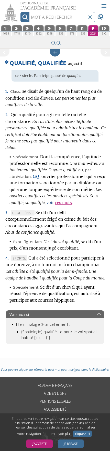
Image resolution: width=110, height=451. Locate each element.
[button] (55, 52)
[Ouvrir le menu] (104, 6)
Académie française (55, 385)
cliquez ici (82, 434)
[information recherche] (24, 17)
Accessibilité (55, 409)
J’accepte (39, 444)
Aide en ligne (55, 393)
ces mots (63, 202)
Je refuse (71, 444)
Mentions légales (55, 401)
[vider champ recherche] (90, 17)
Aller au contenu (20, 4)
